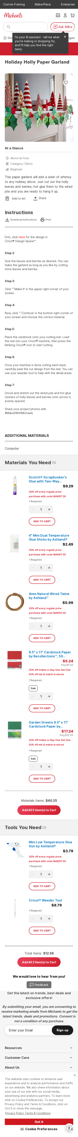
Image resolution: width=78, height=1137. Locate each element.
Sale (33, 688)
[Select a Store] (58, 15)
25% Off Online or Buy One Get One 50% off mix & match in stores (50, 672)
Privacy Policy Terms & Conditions (28, 1113)
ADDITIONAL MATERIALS (27, 435)
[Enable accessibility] (69, 1128)
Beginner (16, 169)
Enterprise (68, 4)
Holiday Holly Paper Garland (37, 62)
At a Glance (14, 148)
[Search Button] (9, 27)
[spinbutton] (41, 509)
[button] (39, 1129)
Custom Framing (14, 4)
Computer (12, 448)
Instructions (19, 212)
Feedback (41, 984)
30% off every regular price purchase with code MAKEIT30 (47, 494)
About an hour (19, 158)
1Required (35, 501)
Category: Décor (21, 163)
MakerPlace (43, 4)
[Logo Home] (13, 15)
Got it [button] (39, 1122)
